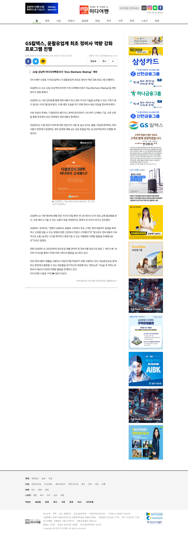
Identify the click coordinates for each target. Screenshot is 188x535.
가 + (104, 61)
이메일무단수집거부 (97, 513)
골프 (55, 495)
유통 (103, 484)
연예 (132, 20)
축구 (42, 495)
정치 (109, 20)
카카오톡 (43, 61)
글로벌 (85, 20)
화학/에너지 (60, 484)
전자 (90, 484)
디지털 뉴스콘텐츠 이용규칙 (119, 513)
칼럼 (97, 20)
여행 (62, 495)
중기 (83, 484)
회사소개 (46, 513)
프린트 (93, 61)
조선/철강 (48, 484)
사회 (120, 20)
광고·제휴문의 (65, 513)
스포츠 (144, 20)
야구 (48, 495)
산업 (58, 20)
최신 (33, 490)
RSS (80, 502)
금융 (43, 478)
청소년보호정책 (80, 513)
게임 (97, 484)
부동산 (71, 20)
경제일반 (35, 478)
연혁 (55, 513)
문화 (157, 20)
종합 (35, 495)
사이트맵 (89, 502)
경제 (47, 20)
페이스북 (28, 61)
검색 (144, 8)
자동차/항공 (36, 484)
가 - (113, 61)
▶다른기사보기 (59, 273)
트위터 (36, 61)
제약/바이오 (73, 484)
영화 (40, 490)
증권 (50, 478)
